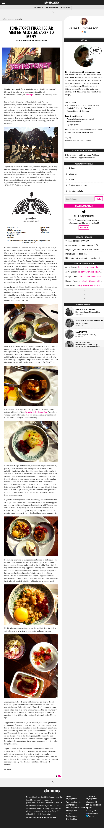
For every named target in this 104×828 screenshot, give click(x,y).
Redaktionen (71, 816)
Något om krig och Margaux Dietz (87, 312)
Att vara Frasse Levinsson (89, 321)
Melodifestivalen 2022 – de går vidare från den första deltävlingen (87, 345)
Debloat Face (71, 281)
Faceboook (93, 813)
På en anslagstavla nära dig (85, 334)
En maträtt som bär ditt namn (78, 111)
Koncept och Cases (71, 812)
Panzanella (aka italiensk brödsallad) (81, 119)
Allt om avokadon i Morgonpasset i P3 (81, 245)
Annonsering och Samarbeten (73, 803)
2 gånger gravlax (73, 124)
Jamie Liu (69, 267)
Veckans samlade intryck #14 (77, 240)
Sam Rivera (70, 285)
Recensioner (52, 7)
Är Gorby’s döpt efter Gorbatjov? (79, 108)
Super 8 (72, 179)
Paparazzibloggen (85, 309)
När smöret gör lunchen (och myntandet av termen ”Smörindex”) (84, 258)
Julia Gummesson (23, 41)
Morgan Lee (70, 276)
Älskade (72, 168)
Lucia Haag (81, 332)
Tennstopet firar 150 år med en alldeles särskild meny (31, 32)
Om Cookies (71, 819)
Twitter (91, 816)
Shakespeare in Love (78, 185)
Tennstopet (29, 94)
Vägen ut (73, 173)
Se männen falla (76, 191)
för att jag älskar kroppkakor (36, 412)
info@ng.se (91, 810)
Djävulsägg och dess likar (76, 253)
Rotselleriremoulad (74, 121)
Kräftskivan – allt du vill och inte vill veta (83, 105)
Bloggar (65, 7)
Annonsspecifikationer (75, 807)
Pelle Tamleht (82, 342)
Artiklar (38, 7)
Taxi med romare (81, 323)
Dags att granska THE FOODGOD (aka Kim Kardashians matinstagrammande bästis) (84, 249)
